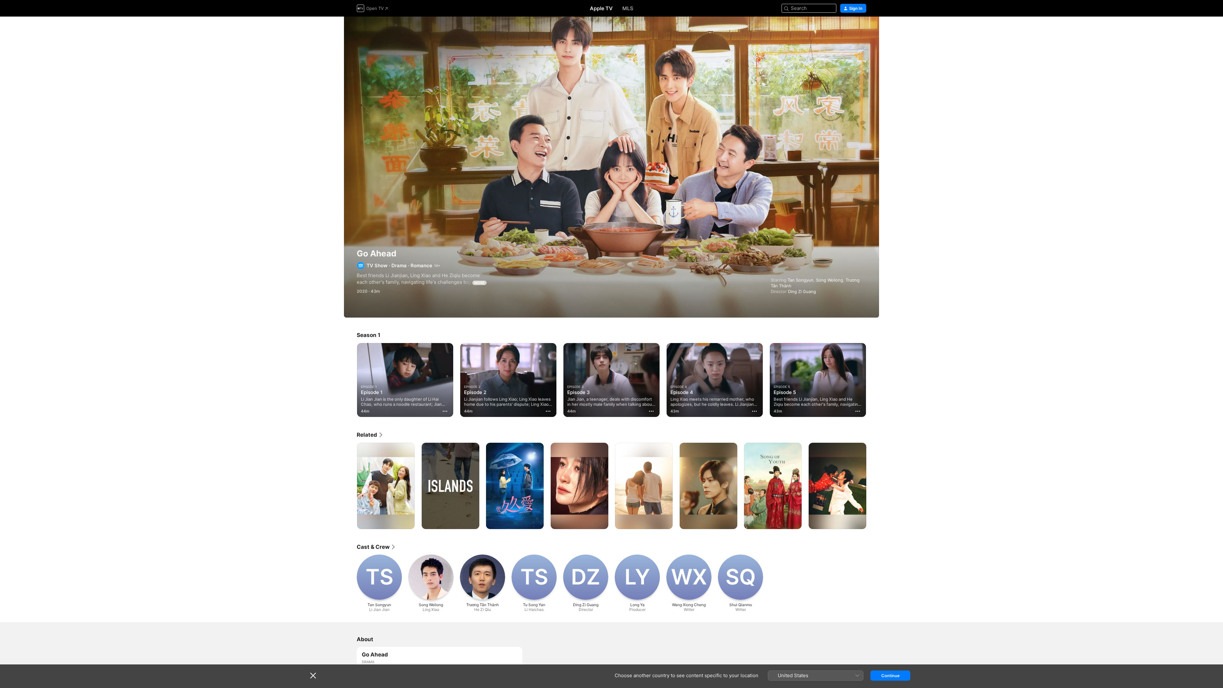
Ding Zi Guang (802, 291)
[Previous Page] (350, 380)
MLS (627, 8)
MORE (479, 283)
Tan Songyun (800, 280)
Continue (890, 675)
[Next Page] (872, 380)
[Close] (313, 675)
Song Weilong (829, 280)
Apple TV (601, 8)
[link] (370, 434)
